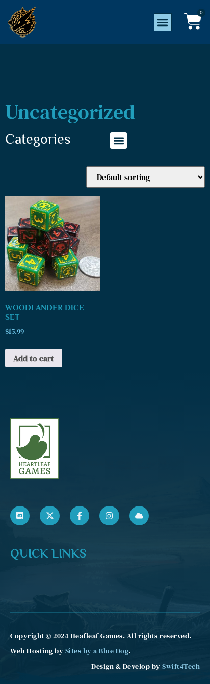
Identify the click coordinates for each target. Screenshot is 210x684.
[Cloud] (139, 515)
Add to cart (33, 358)
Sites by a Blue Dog (97, 651)
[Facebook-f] (79, 515)
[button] (163, 22)
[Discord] (20, 515)
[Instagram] (109, 515)
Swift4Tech (181, 666)
